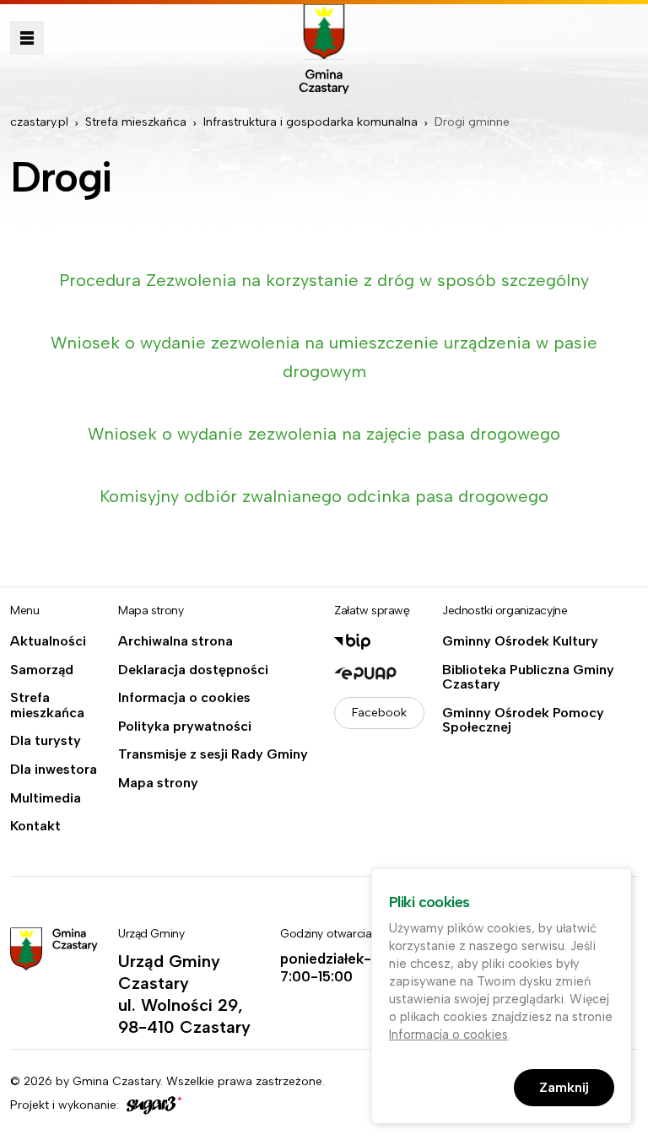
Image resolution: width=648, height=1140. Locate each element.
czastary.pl (39, 122)
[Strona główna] (324, 49)
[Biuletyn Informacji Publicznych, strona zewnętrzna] (378, 642)
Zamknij (564, 1087)
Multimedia (45, 798)
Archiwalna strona (175, 641)
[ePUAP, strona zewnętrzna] (378, 673)
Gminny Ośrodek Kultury (520, 641)
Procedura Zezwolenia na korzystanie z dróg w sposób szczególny (324, 280)
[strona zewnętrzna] (151, 1105)
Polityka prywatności (184, 726)
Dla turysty (45, 740)
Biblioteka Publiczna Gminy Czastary (528, 677)
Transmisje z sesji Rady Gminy (213, 754)
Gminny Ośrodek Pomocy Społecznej (523, 720)
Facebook (379, 712)
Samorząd (41, 670)
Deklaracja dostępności (193, 670)
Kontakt (35, 826)
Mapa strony (158, 783)
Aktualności (48, 641)
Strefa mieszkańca (135, 122)
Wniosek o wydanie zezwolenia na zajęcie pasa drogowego (324, 434)
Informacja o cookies (184, 697)
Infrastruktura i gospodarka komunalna (310, 122)
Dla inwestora (53, 769)
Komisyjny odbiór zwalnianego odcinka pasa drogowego (324, 496)
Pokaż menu (27, 38)
